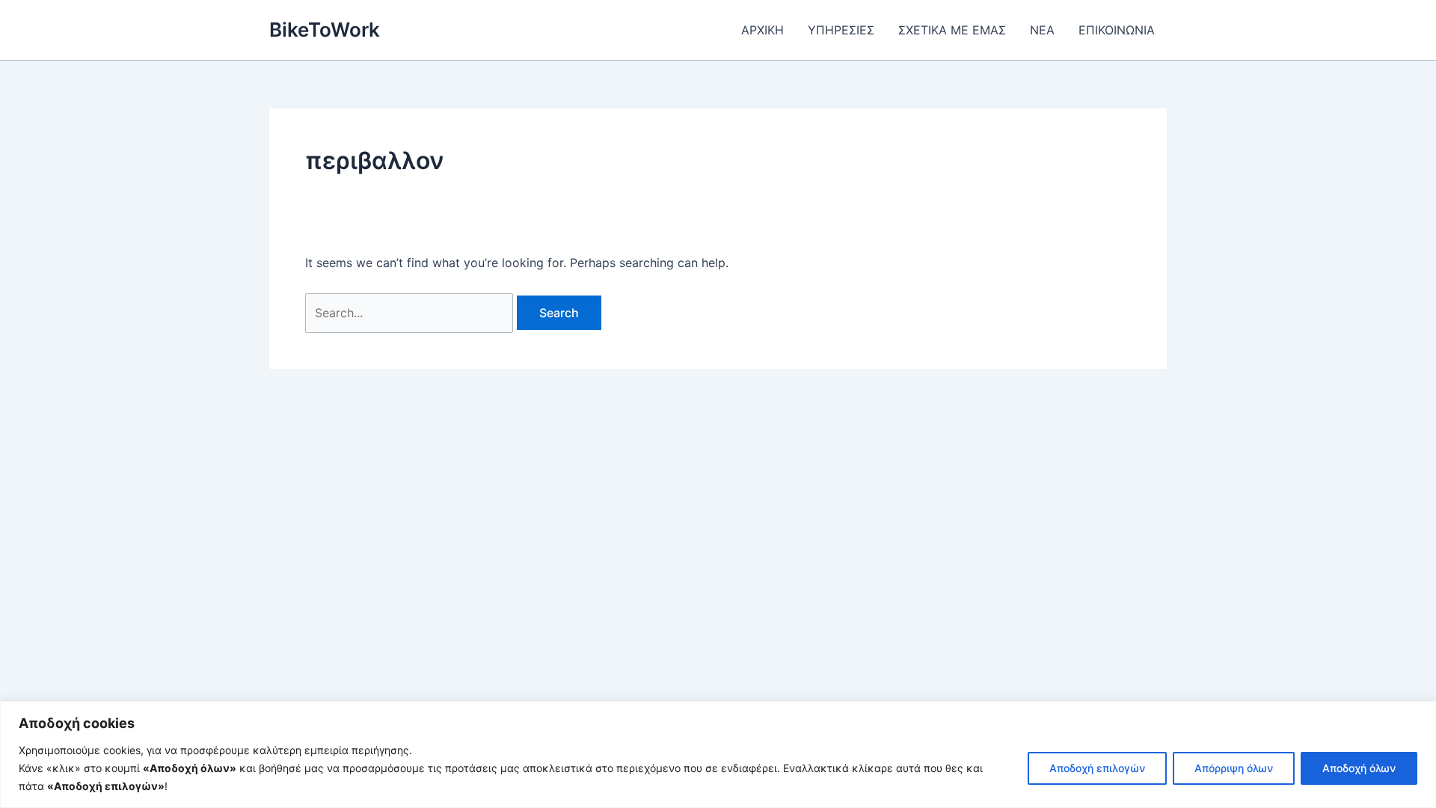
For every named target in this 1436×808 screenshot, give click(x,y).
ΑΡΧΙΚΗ (762, 29)
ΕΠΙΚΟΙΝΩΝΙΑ (1116, 29)
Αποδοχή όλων (1359, 768)
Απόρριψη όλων (1233, 768)
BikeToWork (324, 29)
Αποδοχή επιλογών (1097, 768)
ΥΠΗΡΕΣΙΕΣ (841, 29)
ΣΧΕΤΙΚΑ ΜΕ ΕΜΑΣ (952, 29)
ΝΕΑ (1042, 29)
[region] (718, 754)
